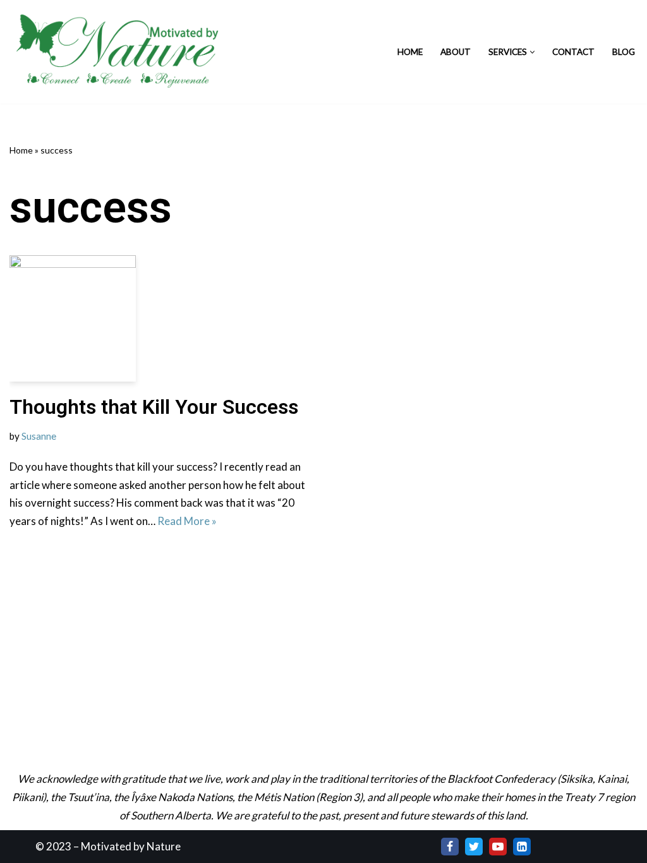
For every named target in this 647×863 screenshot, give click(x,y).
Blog (623, 52)
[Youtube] (498, 846)
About (455, 52)
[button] (532, 52)
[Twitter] (474, 846)
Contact (573, 52)
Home (410, 52)
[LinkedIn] (522, 846)
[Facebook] (450, 846)
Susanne (38, 436)
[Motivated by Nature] (120, 51)
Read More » (187, 521)
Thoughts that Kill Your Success (153, 407)
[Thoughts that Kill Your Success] (161, 318)
